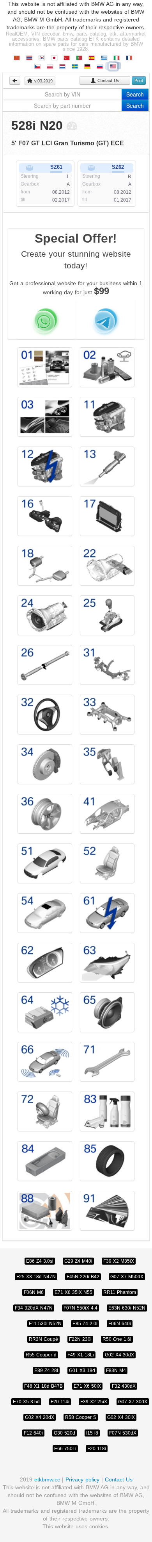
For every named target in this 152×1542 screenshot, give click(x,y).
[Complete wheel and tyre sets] (107, 1161)
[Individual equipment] (107, 1211)
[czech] (37, 66)
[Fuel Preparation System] (107, 466)
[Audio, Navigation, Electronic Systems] (107, 1012)
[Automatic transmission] (45, 615)
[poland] (50, 66)
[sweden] (75, 66)
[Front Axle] (107, 665)
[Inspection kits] (45, 1211)
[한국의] (42, 57)
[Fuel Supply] (45, 516)
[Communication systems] (45, 1161)
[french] (129, 57)
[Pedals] (107, 764)
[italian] (116, 57)
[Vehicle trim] (45, 863)
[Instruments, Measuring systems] (45, 963)
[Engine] (107, 417)
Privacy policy (83, 1479)
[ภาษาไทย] (29, 57)
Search (135, 94)
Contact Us (107, 80)
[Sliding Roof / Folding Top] (45, 913)
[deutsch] (87, 66)
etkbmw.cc (47, 1479)
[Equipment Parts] (107, 1062)
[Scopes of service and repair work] (107, 367)
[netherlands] (62, 66)
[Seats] (107, 863)
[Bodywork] (107, 814)
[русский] (100, 66)
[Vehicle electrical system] (107, 913)
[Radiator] (107, 516)
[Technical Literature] (45, 367)
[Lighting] (107, 963)
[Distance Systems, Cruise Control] (45, 1062)
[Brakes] (45, 764)
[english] (113, 66)
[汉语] (17, 57)
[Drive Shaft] (45, 665)
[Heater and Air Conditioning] (45, 1012)
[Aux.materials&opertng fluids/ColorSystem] (107, 1111)
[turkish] (67, 57)
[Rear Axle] (107, 714)
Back (14, 81)
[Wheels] (45, 814)
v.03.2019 (43, 81)
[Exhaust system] (45, 566)
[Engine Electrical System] (45, 466)
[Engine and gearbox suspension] (107, 566)
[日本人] (54, 57)
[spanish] (91, 57)
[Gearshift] (107, 615)
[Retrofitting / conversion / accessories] (45, 417)
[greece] (104, 57)
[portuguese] (79, 57)
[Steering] (45, 714)
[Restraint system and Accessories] (45, 1111)
